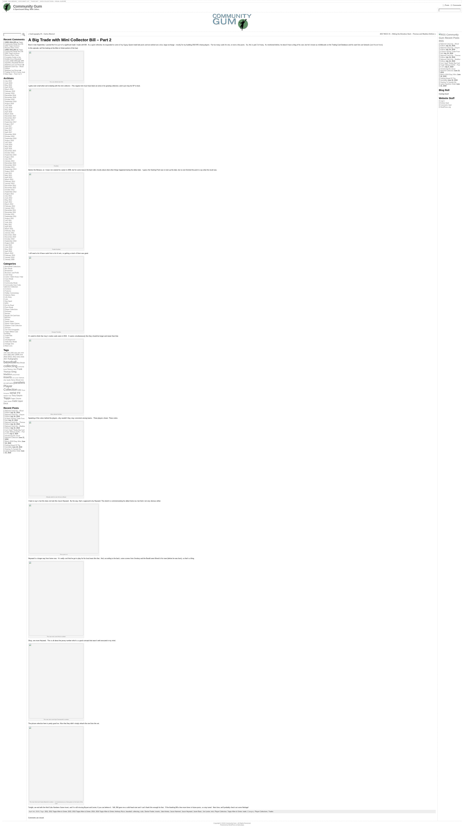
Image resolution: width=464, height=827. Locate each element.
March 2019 (9, 89)
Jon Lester (15, 377)
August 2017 (9, 124)
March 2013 (9, 179)
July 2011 (8, 220)
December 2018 (10, 95)
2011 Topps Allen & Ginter (58, 811)
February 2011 (10, 231)
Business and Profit (12, 273)
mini (22, 380)
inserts (8, 377)
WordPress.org (445, 107)
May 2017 (8, 130)
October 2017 (9, 120)
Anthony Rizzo (120, 811)
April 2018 (8, 112)
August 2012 (9, 194)
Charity (7, 281)
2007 (13, 355)
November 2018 (10, 97)
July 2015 (8, 159)
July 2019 (8, 81)
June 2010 (8, 247)
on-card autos (8, 383)
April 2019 (8, 87)
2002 (19, 352)
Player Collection (10, 387)
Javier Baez (197, 811)
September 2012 (10, 192)
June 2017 (8, 128)
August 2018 (9, 103)
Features (8, 291)
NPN (6, 303)
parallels (19, 382)
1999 (12, 353)
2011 (10, 357)
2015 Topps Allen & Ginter (81, 811)
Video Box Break (11, 342)
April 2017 (8, 132)
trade (14, 401)
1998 (8, 352)
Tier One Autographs (12, 330)
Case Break (9, 279)
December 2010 (10, 235)
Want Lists (8, 346)
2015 (69, 811)
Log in (442, 101)
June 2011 (8, 222)
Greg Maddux (10, 373)
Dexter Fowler (149, 811)
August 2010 (9, 243)
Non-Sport (8, 301)
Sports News (9, 321)
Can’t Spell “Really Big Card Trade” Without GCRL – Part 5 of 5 (15, 432)
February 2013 (10, 181)
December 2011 (10, 210)
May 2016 (8, 147)
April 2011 (8, 227)
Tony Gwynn (17, 395)
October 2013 (9, 167)
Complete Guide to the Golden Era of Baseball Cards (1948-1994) (13, 59)
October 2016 (9, 136)
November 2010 (10, 237)
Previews (8, 311)
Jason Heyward (187, 811)
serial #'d (15, 392)
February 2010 (10, 255)
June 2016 (8, 144)
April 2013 (8, 177)
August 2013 (9, 171)
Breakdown (9, 271)
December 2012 (10, 186)
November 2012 (10, 188)
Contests (8, 289)
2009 (21, 355)
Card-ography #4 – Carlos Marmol (42, 34)
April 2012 (8, 202)
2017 (5, 359)
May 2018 (8, 110)
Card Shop (8, 275)
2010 (5, 357)
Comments (457, 5)
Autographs (13, 359)
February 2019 (10, 91)
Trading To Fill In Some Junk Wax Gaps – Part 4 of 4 (15, 73)
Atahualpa (240, 825)
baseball (10, 362)
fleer (15, 369)
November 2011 (10, 212)
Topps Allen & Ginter (235, 811)
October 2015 (9, 153)
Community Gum (27, 6)
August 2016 (9, 140)
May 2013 (8, 175)
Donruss (10, 369)
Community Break (11, 283)
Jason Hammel (175, 811)
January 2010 (9, 257)
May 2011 (8, 224)
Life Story (8, 297)
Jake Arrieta (165, 811)
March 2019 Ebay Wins (13, 441)
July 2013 (8, 173)
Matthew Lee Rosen (12, 70)
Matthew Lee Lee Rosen (13, 65)
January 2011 (9, 233)
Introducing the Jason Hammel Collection (12, 436)
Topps (7, 398)
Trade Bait (8, 335)
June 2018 (8, 108)
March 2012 (9, 204)
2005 (9, 355)
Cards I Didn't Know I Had (14, 277)
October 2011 (9, 214)
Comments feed (445, 105)
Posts (447, 5)
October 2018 (9, 99)
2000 (15, 352)
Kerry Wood (15, 380)
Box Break (8, 269)
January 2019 (9, 93)
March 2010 (9, 253)
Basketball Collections (13, 266)
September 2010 (10, 241)
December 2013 (10, 163)
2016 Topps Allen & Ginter (105, 811)
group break (16, 374)
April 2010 (8, 251)
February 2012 (10, 206)
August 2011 (9, 218)
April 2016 (8, 149)
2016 (22, 357)
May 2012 (8, 200)
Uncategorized (10, 340)
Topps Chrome (16, 398)
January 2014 (9, 161)
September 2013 (10, 169)
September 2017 (10, 122)
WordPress (232, 825)
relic (20, 390)
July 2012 (8, 196)
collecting (10, 366)
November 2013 (10, 165)
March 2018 (9, 114)
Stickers (8, 328)
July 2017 (8, 126)
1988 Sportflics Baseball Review (14, 62)
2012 (14, 357)
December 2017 (10, 116)
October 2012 (9, 190)
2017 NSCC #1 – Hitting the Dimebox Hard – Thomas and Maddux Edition (407, 34)
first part (57, 45)
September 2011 (10, 216)
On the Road (9, 305)
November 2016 (10, 134)
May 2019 (8, 85)
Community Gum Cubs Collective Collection (12, 286)
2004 (5, 355)
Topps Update (8, 401)
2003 (22, 352)
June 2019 (8, 83)
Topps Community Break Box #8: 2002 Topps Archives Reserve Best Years (14, 45)
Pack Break (9, 307)
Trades (7, 338)
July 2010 (8, 245)
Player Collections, (261, 811)
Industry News (10, 295)
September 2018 (10, 101)
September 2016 (10, 138)
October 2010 (9, 239)
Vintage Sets (9, 344)
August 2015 (9, 157)
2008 (17, 355)
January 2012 (9, 208)
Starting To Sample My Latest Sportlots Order (13, 450)
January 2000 (9, 259)
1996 (5, 352)
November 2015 (10, 151)
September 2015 (10, 155)
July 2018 (8, 106)
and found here (376, 45)
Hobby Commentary (12, 293)
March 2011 (9, 229)
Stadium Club (7, 395)
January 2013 (9, 183)
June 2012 (8, 198)
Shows (7, 319)
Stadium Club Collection (13, 325)
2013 (18, 357)
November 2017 (10, 118)
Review (7, 313)
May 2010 (8, 249)
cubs (142, 811)
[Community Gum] (232, 22)
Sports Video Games (12, 323)
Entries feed (444, 103)
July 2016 (8, 142)
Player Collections (11, 309)
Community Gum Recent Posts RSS (449, 37)
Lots (6, 299)
